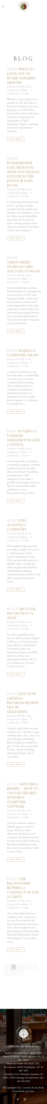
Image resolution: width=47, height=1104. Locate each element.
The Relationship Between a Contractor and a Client (23, 888)
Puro (32, 1091)
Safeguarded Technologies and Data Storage (23, 267)
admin (24, 90)
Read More (15, 139)
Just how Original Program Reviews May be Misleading (23, 703)
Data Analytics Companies (17, 525)
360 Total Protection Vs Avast (21, 614)
